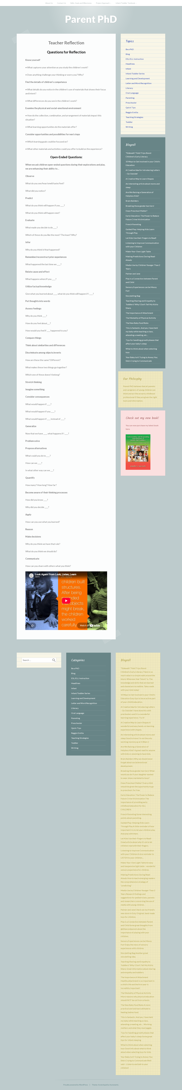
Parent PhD (91, 19)
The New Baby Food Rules (137, 323)
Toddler (129, 122)
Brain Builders (132, 201)
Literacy (129, 88)
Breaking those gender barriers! (140, 206)
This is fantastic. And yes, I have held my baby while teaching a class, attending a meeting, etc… (142, 331)
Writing (129, 127)
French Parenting (133, 224)
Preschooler (131, 102)
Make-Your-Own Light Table (138, 251)
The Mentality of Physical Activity (141, 318)
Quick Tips (131, 107)
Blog (128, 54)
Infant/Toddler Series (135, 73)
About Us (49, 3)
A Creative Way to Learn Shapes (140, 179)
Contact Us (61, 3)
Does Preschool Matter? (136, 211)
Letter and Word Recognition (138, 83)
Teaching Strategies (134, 117)
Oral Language (132, 93)
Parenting (130, 98)
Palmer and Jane (133, 273)
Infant (128, 69)
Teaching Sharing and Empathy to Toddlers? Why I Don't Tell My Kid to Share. (142, 304)
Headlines (130, 64)
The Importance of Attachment (139, 313)
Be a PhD (130, 49)
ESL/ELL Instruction (135, 59)
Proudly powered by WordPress (75, 1085)
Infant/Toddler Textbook (125, 3)
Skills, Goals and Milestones (81, 3)
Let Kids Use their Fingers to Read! (141, 238)
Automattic (114, 1085)
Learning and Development (138, 78)
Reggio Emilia (132, 112)
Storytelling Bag (133, 296)
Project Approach (103, 3)
